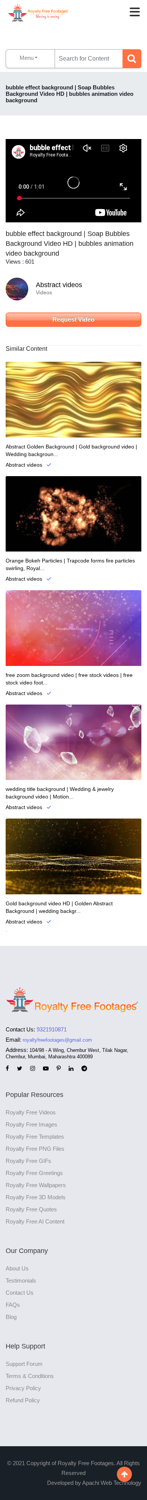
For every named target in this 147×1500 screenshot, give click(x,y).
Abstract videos (59, 285)
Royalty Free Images (31, 1124)
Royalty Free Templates (35, 1136)
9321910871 (52, 1029)
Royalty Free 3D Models (36, 1197)
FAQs (13, 1305)
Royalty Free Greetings (34, 1173)
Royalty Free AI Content (35, 1221)
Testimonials (21, 1280)
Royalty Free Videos (31, 1112)
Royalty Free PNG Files (35, 1148)
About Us (17, 1268)
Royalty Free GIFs (28, 1161)
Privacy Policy (23, 1388)
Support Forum (24, 1364)
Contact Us (20, 1292)
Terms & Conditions (30, 1376)
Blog (11, 1317)
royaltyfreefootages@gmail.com (57, 1040)
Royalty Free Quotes (31, 1209)
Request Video (73, 319)
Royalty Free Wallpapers (36, 1185)
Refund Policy (23, 1400)
